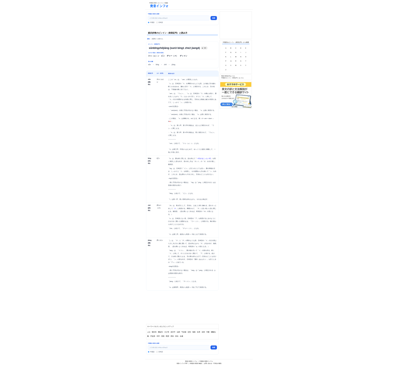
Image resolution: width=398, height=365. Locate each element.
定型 (189, 332)
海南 (193, 332)
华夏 (207, 332)
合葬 (178, 332)
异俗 (172, 336)
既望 (167, 336)
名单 (198, 332)
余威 (181, 336)
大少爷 (166, 332)
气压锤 (183, 332)
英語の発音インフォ (191, 361)
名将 (203, 332)
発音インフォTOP (182, 363)
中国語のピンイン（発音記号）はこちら (232, 77)
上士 (148, 332)
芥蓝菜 (152, 336)
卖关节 (173, 332)
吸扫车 (154, 332)
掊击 (176, 336)
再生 (149, 84)
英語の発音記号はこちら (228, 76)
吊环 (158, 336)
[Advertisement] (212, 4)
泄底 (162, 336)
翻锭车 (160, 332)
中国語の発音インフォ (206, 361)
